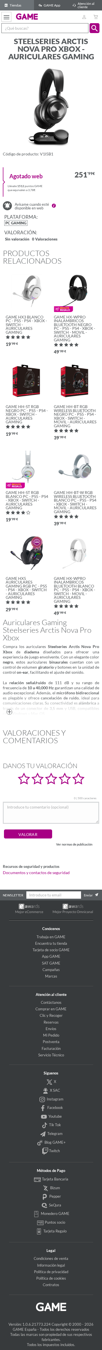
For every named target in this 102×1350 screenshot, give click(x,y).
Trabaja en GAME (51, 937)
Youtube (55, 1116)
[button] (94, 28)
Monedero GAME (54, 1213)
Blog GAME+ (55, 1142)
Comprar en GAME (51, 1009)
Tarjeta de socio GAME (51, 950)
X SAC (54, 1090)
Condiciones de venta (51, 1258)
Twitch (54, 1151)
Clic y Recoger (51, 1015)
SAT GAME (51, 963)
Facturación (51, 1048)
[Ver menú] (6, 17)
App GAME (51, 956)
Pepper (54, 1196)
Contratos (51, 1284)
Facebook (54, 1107)
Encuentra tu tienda (51, 943)
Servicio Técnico (51, 1055)
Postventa (51, 1041)
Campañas (51, 969)
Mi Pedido (51, 1035)
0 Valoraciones (45, 239)
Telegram (54, 1133)
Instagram (54, 1099)
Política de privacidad (51, 1271)
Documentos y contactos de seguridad (36, 873)
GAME (27, 16)
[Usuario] (84, 17)
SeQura (54, 1205)
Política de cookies (51, 1278)
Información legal (51, 1265)
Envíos (51, 1028)
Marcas (51, 976)
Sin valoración (17, 239)
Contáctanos (51, 1002)
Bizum (54, 1188)
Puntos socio (54, 1222)
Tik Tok (54, 1125)
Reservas (51, 1022)
